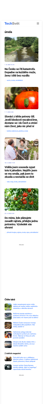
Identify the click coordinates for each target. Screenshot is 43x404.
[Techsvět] (12, 23)
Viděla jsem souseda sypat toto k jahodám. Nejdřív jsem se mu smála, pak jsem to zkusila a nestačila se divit (21, 172)
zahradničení (22, 182)
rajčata (19, 232)
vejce (27, 232)
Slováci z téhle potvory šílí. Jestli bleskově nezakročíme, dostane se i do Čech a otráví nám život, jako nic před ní (21, 121)
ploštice (21, 131)
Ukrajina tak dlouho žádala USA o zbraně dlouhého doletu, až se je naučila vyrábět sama (24, 344)
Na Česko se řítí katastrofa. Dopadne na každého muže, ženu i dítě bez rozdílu (20, 72)
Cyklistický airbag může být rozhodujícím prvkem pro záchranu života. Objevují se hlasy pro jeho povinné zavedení (24, 335)
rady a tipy (10, 182)
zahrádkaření (34, 232)
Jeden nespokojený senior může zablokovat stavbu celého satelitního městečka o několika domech (25, 306)
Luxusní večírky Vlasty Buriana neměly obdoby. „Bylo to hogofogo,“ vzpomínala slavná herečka (25, 367)
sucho (9, 80)
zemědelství (19, 80)
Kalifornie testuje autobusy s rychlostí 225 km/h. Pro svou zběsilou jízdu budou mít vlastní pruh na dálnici (25, 315)
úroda (13, 80)
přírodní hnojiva (11, 232)
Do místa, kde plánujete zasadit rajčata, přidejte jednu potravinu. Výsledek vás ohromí (21, 222)
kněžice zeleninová (12, 131)
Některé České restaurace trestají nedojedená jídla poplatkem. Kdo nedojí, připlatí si (24, 325)
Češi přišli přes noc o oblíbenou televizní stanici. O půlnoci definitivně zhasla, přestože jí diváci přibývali (25, 359)
